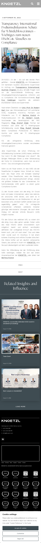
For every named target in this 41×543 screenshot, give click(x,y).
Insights (15, 462)
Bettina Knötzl (29, 115)
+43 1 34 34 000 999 (7, 430)
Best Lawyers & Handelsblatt (12, 391)
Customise (20, 533)
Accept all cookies (20, 528)
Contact (23, 462)
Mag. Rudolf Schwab (29, 128)
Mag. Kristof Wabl (19, 123)
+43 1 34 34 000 (6, 428)
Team (11, 462)
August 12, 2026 (7, 363)
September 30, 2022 (12, 17)
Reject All (20, 539)
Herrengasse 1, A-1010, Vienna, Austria (11, 426)
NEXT (20, 272)
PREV (20, 265)
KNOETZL (20, 82)
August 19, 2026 (7, 329)
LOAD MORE (20, 406)
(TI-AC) (19, 90)
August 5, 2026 (7, 398)
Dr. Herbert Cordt (30, 118)
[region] (20, 527)
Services (7, 462)
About (2, 462)
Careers (19, 462)
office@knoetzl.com (8, 433)
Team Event (7, 356)
